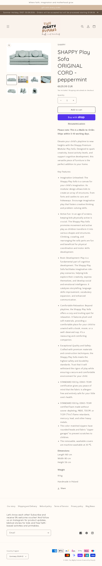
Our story (11, 506)
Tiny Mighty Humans (75, 560)
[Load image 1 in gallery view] (12, 80)
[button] (8, 26)
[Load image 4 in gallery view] (46, 80)
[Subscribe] (48, 533)
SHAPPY (61, 45)
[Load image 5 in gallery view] (12, 91)
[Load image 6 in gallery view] (23, 91)
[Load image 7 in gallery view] (34, 91)
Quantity (61, 95)
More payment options (76, 123)
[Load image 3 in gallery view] (34, 80)
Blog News (90, 506)
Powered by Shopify (88, 560)
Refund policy (46, 506)
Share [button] (63, 488)
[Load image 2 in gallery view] (23, 80)
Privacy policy (77, 506)
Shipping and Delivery (27, 506)
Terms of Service (61, 506)
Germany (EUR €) (16, 556)
